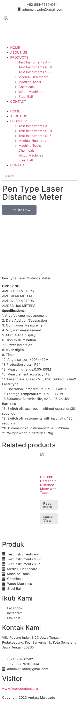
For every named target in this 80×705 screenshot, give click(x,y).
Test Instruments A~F (34, 62)
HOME (15, 48)
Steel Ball (25, 96)
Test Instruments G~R (35, 67)
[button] (40, 106)
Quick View (48, 518)
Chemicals (26, 87)
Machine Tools (29, 82)
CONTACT (18, 101)
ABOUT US (18, 52)
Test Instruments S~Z (34, 72)
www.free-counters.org (20, 688)
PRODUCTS (19, 57)
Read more (47, 505)
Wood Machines (30, 92)
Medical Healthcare (33, 77)
